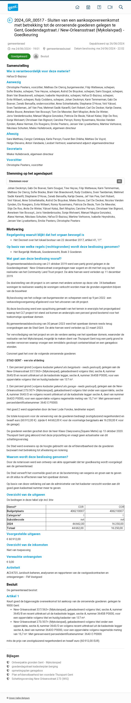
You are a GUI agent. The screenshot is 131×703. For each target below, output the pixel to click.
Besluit (45, 56)
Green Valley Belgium (19, 698)
